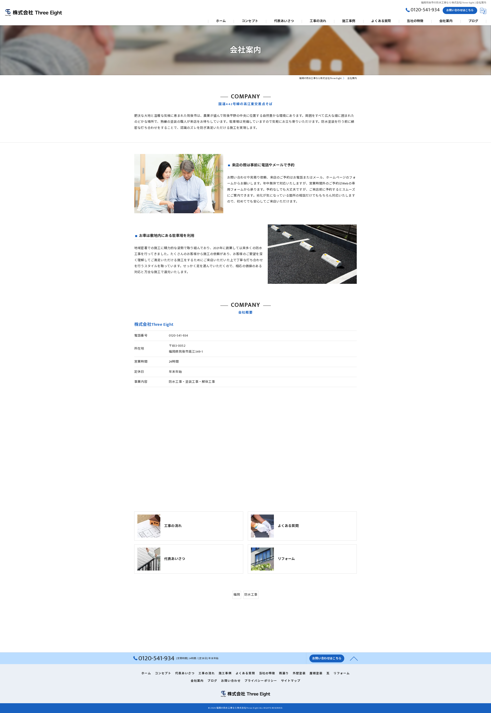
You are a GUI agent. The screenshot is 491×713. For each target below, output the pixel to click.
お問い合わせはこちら (460, 10)
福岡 (236, 594)
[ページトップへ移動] (354, 658)
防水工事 (251, 594)
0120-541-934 (178, 335)
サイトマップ (291, 680)
